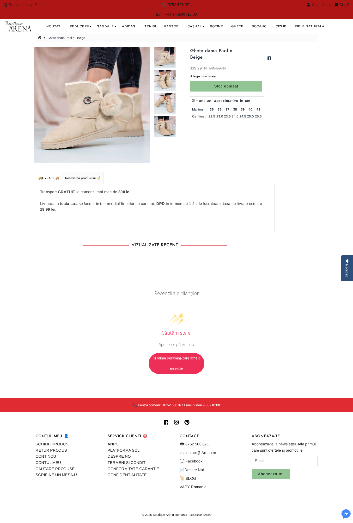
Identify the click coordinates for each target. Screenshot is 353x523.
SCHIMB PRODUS (52, 444)
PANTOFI (171, 26)
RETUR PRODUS (51, 450)
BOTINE (216, 26)
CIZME (281, 26)
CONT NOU (46, 456)
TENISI (150, 26)
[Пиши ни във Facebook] (346, 517)
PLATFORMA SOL (124, 450)
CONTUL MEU (48, 463)
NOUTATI (53, 26)
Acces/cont (320, 5)
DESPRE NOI (120, 456)
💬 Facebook (191, 461)
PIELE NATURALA (309, 26)
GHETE (237, 26)
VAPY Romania (193, 487)
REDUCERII (79, 26)
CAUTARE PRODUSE (55, 469)
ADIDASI (129, 26)
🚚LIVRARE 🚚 (48, 178)
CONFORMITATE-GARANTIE (133, 469)
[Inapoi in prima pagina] (40, 38)
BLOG (190, 478)
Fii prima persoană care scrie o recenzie (177, 363)
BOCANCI (260, 26)
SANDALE (105, 26)
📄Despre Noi (192, 470)
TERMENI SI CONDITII (127, 463)
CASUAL (195, 26)
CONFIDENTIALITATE (127, 475)
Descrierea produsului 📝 (82, 178)
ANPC (113, 444)
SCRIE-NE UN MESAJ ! (56, 475)
